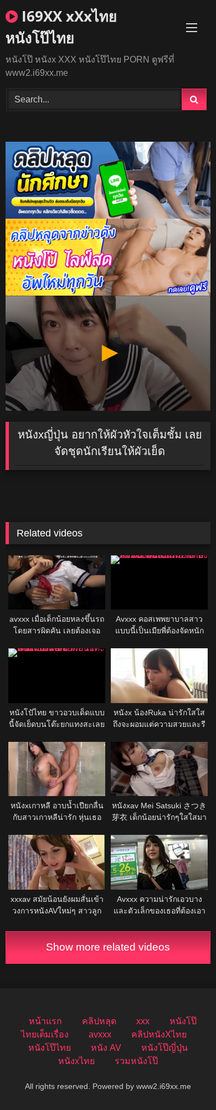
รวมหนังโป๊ (136, 1061)
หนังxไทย (76, 1061)
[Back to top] (181, 1077)
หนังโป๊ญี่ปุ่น (164, 1047)
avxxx (100, 1034)
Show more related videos (108, 947)
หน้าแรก (45, 1021)
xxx (143, 1021)
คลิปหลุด (99, 1021)
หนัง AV (106, 1047)
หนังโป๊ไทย (49, 1047)
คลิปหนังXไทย (159, 1034)
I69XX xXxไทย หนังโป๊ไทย (61, 27)
